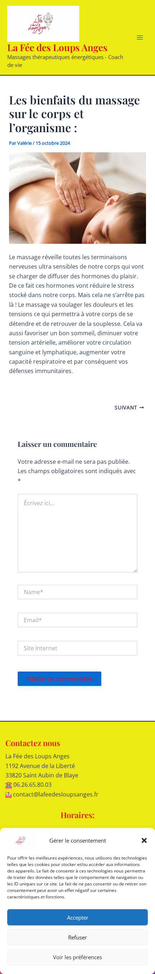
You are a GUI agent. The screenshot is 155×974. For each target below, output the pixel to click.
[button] (144, 840)
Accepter (77, 917)
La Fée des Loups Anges (57, 47)
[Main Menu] (140, 37)
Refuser (77, 937)
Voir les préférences (77, 957)
